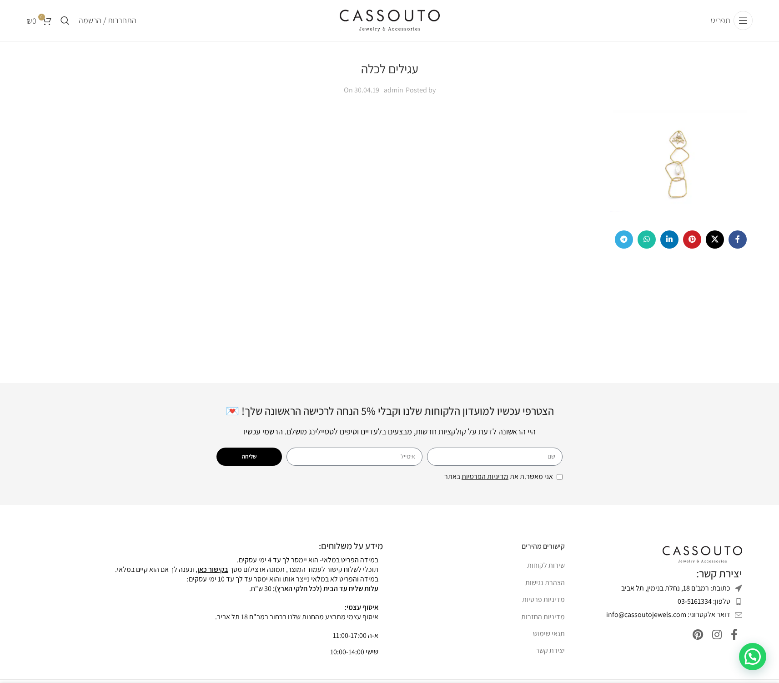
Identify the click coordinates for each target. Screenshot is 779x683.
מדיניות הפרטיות (485, 476)
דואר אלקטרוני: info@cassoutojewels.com (668, 614)
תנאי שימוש (549, 633)
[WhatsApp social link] (647, 239)
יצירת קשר (550, 650)
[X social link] (715, 239)
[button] (752, 656)
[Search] (65, 20)
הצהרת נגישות (545, 582)
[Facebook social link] (738, 239)
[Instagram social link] (717, 635)
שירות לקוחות (546, 565)
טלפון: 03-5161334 (704, 601)
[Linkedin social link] (669, 239)
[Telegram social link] (624, 239)
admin (393, 90)
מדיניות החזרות (543, 617)
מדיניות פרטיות (543, 599)
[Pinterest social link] (692, 239)
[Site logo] (390, 20)
